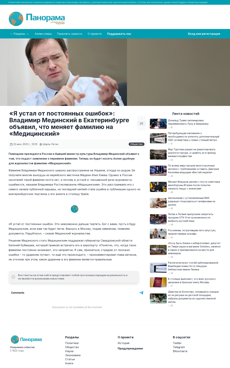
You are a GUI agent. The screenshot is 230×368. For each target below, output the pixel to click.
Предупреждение (130, 348)
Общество (136, 144)
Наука (69, 351)
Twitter (177, 343)
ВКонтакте (180, 351)
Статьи (70, 359)
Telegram (179, 347)
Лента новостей (185, 114)
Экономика (72, 355)
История (123, 343)
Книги (69, 363)
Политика (71, 343)
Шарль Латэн (50, 144)
